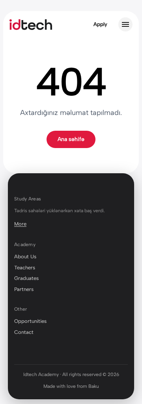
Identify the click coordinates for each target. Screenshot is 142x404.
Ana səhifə (71, 139)
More (20, 224)
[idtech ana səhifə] (30, 24)
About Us (25, 256)
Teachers (24, 268)
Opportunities (30, 321)
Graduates (26, 278)
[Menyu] (125, 24)
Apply (100, 24)
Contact (24, 332)
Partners (24, 289)
